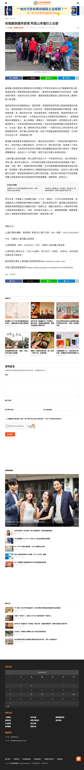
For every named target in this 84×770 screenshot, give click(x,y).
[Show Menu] (6, 3)
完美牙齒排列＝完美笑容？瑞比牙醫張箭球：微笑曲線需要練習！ (34, 530)
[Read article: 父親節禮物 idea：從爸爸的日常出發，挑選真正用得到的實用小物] (68, 340)
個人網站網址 (48, 409)
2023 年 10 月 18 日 (20, 533)
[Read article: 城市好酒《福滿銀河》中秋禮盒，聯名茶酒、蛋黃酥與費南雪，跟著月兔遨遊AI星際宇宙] (42, 310)
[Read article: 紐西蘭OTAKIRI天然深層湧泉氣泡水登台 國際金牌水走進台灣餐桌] (17, 310)
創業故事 (8, 720)
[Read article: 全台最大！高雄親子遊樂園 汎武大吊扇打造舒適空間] (9, 634)
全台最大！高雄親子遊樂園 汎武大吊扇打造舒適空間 (30, 631)
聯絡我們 (16, 759)
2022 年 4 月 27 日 (19, 564)
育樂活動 (58, 720)
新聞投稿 (59, 759)
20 (42, 694)
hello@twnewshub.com (18, 740)
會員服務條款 (27, 759)
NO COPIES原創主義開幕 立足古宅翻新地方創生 (29, 546)
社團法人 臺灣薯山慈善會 (15, 27)
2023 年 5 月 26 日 (32, 27)
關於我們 (7, 759)
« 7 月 (7, 706)
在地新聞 (8, 723)
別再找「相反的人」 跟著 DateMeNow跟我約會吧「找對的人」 (33, 616)
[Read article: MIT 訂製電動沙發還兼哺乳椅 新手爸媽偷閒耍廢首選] (9, 564)
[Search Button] (78, 3)
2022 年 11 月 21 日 (20, 549)
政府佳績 (33, 717)
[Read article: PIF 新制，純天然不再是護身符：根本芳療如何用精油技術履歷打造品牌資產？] (9, 610)
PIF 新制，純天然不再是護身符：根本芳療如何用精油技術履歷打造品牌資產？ (38, 608)
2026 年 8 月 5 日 (19, 618)
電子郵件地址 (10, 410)
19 (31, 694)
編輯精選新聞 (60, 717)
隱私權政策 (37, 759)
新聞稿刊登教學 (49, 759)
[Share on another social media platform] (77, 78)
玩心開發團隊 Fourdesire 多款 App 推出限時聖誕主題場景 (32, 538)
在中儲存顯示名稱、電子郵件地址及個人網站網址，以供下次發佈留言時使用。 (34, 419)
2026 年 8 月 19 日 (19, 610)
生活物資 (12, 274)
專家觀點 (8, 726)
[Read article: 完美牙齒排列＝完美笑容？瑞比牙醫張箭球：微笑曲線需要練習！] (9, 533)
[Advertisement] (42, 289)
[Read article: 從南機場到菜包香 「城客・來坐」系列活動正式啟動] (17, 340)
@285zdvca (15, 737)
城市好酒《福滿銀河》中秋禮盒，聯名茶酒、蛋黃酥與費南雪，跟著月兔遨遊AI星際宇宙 (42, 323)
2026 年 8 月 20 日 (10, 325)
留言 (7, 375)
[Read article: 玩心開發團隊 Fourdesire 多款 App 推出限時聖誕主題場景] (9, 541)
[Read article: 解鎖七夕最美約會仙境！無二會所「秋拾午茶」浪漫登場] (42, 340)
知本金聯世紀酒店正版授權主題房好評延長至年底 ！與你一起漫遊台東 (68, 323)
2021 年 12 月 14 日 (20, 541)
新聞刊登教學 (34, 720)
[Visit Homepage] (41, 3)
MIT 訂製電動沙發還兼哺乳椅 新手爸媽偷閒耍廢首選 (30, 562)
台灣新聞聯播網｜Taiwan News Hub (20, 763)
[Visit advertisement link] (42, 10)
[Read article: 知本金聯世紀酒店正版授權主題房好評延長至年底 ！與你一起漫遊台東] (68, 310)
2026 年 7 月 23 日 (10, 355)
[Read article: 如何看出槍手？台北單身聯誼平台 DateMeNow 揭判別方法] (42, 500)
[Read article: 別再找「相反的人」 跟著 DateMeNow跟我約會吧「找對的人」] (9, 618)
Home (7, 18)
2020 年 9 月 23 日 (19, 557)
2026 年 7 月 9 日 (61, 355)
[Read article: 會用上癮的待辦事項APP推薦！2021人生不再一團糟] (9, 556)
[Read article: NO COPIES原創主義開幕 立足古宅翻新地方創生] (9, 549)
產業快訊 (33, 726)
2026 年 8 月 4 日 (36, 328)
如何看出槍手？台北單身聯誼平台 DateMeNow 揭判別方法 (26, 522)
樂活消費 (12, 18)
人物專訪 (8, 717)
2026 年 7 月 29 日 (61, 328)
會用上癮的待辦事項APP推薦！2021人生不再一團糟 (30, 554)
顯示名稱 (8, 400)
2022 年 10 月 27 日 (12, 524)
